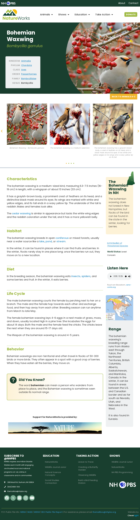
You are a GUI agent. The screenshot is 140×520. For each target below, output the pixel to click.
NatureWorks (51, 461)
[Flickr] (19, 498)
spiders (86, 276)
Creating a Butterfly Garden (88, 468)
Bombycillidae (28, 78)
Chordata (26, 65)
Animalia (26, 60)
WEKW (37, 512)
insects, (76, 276)
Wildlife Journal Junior (55, 467)
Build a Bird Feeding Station (88, 481)
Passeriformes (29, 74)
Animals (45, 14)
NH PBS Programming (122, 472)
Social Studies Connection (52, 481)
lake (41, 241)
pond (49, 241)
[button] (1, 131)
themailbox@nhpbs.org (104, 512)
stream (60, 241)
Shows (62, 14)
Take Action (102, 14)
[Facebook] (7, 498)
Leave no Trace (86, 461)
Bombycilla (27, 83)
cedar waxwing (21, 213)
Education (81, 14)
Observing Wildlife (87, 475)
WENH (23, 512)
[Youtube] (32, 498)
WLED (29, 512)
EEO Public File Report (51, 512)
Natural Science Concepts (53, 473)
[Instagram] (25, 498)
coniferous (62, 238)
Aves (23, 69)
